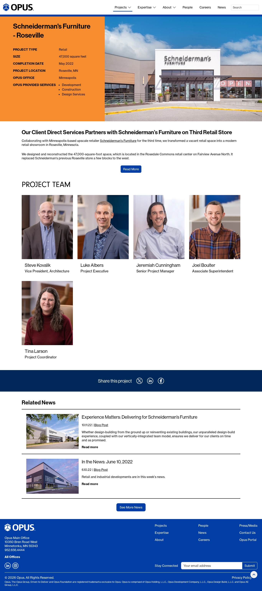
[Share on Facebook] (161, 381)
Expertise (145, 7)
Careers (205, 7)
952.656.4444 (15, 550)
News (222, 7)
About (167, 7)
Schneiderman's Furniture (118, 141)
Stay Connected (166, 566)
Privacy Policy (242, 577)
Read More (131, 169)
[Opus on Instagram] (15, 566)
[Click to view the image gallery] (183, 69)
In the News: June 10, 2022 (107, 462)
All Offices (12, 557)
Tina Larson (36, 351)
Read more (90, 447)
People (188, 7)
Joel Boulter (203, 265)
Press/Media (248, 525)
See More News (131, 507)
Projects (121, 7)
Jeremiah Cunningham (158, 265)
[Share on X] (139, 381)
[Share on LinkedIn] (150, 381)
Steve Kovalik (38, 265)
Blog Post (101, 425)
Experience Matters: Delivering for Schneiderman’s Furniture (139, 417)
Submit (250, 566)
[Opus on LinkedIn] (8, 566)
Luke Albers (92, 265)
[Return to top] (254, 574)
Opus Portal (247, 540)
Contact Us (247, 533)
